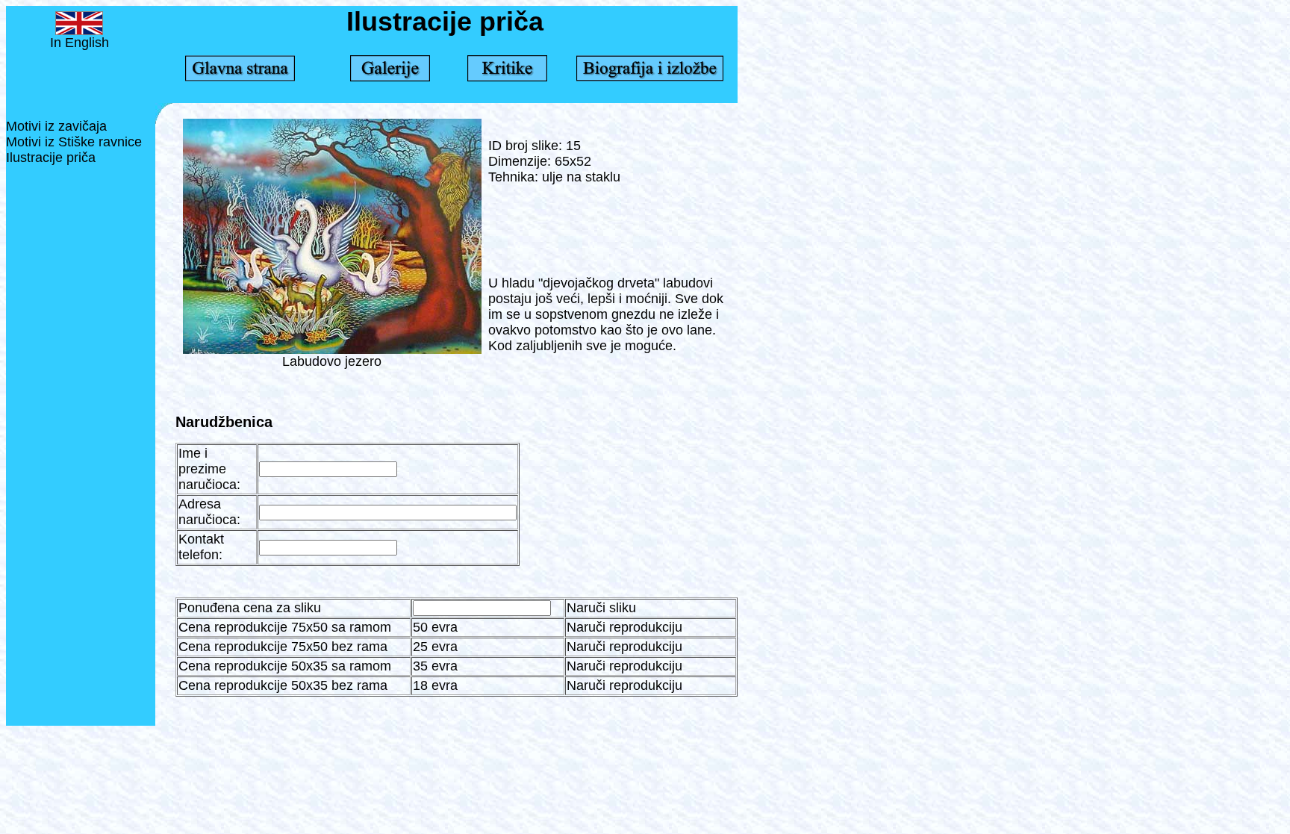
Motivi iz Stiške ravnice (74, 141)
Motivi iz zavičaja (56, 126)
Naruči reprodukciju (624, 627)
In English (79, 42)
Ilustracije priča (51, 157)
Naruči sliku (601, 607)
